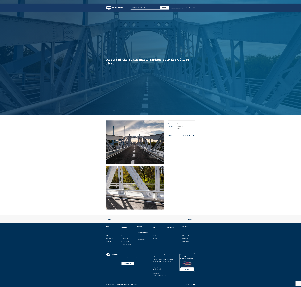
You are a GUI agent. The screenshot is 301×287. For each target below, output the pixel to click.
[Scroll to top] (3, 284)
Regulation (155, 238)
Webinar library (156, 230)
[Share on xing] (191, 135)
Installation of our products (128, 235)
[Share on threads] (181, 135)
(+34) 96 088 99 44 (156, 261)
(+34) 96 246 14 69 (156, 256)
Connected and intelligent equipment (142, 233)
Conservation (125, 238)
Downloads (155, 235)
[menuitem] (149, 8)
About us (185, 230)
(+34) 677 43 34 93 (167, 261)
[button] (194, 8)
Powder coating (126, 241)
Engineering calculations (128, 230)
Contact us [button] (128, 263)
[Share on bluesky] (189, 135)
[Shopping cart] (189, 7)
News (108, 230)
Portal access (155, 233)
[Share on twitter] (179, 135)
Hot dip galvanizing (127, 244)
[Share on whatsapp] (187, 135)
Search (164, 7)
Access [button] (187, 269)
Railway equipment (142, 236)
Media (108, 235)
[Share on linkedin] (185, 135)
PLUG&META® (110, 238)
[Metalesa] (115, 8)
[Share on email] (193, 135)
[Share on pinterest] (183, 135)
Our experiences (186, 241)
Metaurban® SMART (111, 233)
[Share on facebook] (177, 135)
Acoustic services (126, 233)
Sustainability (186, 235)
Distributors (109, 241)
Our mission (186, 238)
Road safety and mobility (143, 230)
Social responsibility (187, 233)
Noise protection (141, 239)
